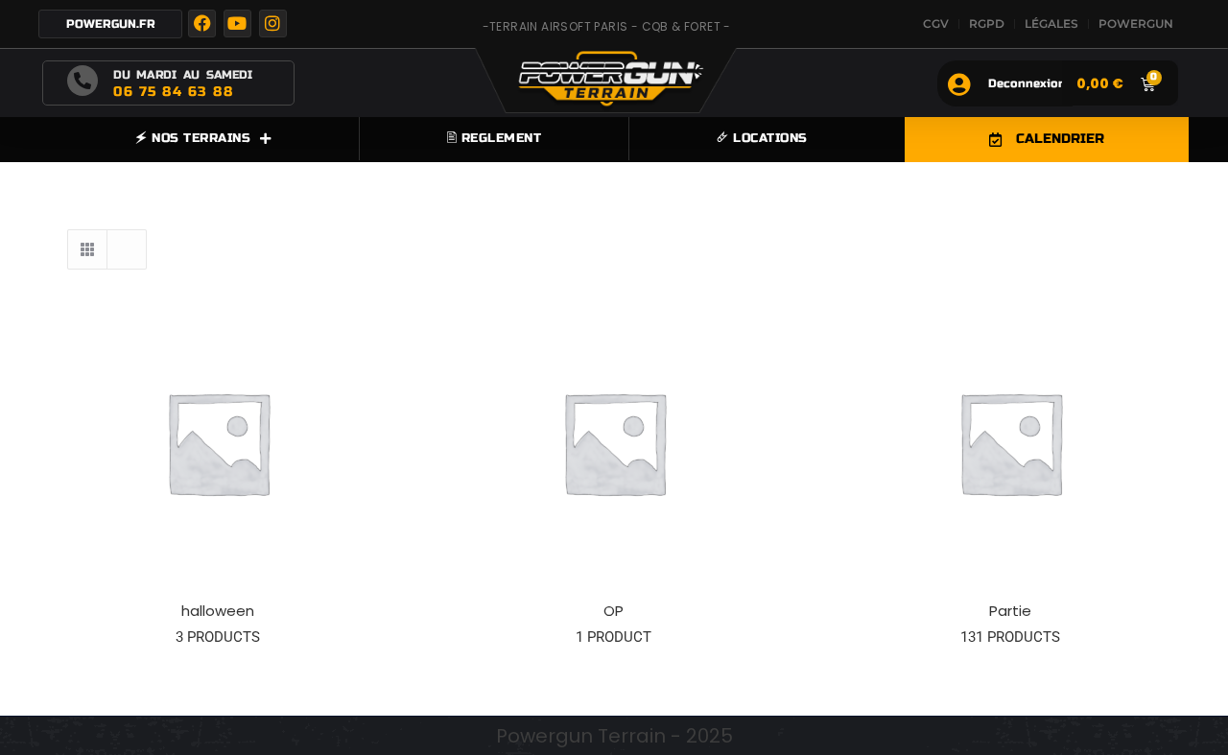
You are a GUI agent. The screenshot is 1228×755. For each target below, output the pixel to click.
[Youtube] (237, 23)
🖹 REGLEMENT (494, 138)
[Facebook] (202, 23)
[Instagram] (273, 23)
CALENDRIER (1060, 138)
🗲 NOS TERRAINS (192, 138)
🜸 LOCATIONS (762, 138)
